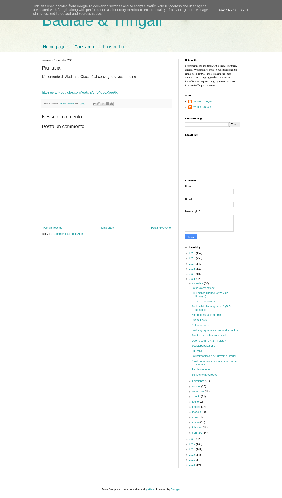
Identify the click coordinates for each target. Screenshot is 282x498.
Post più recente (52, 227)
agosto (196, 396)
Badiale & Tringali (102, 20)
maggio (197, 411)
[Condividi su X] (103, 104)
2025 (192, 258)
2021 (192, 279)
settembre (198, 391)
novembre (198, 381)
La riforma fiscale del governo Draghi (214, 356)
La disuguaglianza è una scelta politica (215, 330)
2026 (192, 253)
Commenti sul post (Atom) (69, 233)
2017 (192, 454)
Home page (54, 46)
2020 (192, 439)
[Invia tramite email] (95, 104)
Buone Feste (199, 320)
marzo (196, 422)
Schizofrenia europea (204, 374)
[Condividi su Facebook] (107, 104)
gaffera (150, 489)
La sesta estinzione (203, 288)
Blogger (175, 489)
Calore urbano (200, 325)
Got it (245, 9)
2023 (192, 268)
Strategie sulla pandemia (207, 314)
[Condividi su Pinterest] (111, 104)
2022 (192, 274)
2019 (192, 444)
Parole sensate (201, 369)
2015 (192, 464)
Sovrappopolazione (203, 345)
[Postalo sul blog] (99, 104)
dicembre (198, 283)
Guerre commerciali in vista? (209, 340)
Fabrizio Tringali (202, 101)
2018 (192, 449)
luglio (195, 401)
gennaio (197, 432)
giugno (196, 406)
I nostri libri (113, 46)
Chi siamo (84, 46)
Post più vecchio (161, 227)
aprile (196, 417)
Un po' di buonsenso (204, 301)
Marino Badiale (202, 106)
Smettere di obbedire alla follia (210, 335)
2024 (192, 263)
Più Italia (197, 351)
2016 (192, 459)
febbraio (197, 427)
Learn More (227, 9)
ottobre (196, 386)
